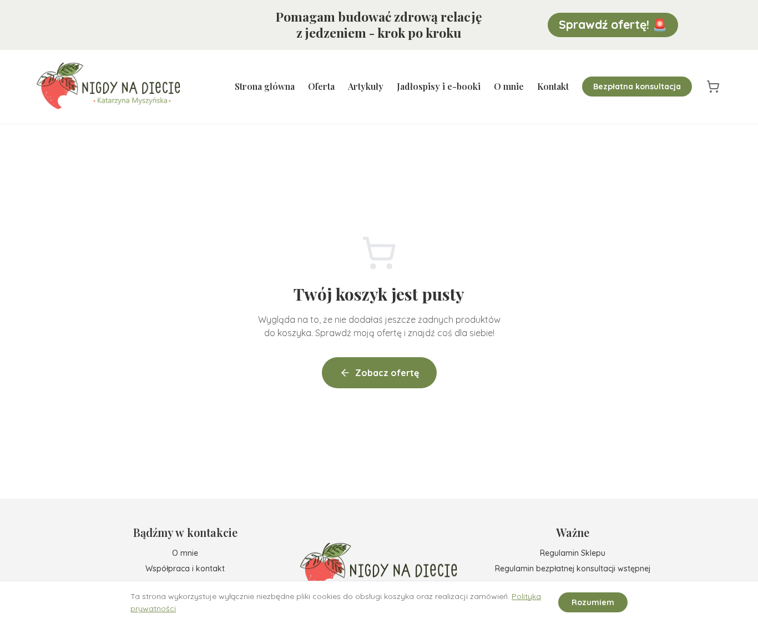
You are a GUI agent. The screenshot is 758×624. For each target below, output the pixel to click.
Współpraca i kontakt (185, 569)
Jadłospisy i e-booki (439, 86)
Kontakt (553, 86)
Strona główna (265, 86)
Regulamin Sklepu (572, 553)
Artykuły (365, 86)
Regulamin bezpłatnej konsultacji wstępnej (572, 569)
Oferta (321, 86)
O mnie (509, 86)
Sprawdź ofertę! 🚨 (613, 24)
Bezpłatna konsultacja (637, 87)
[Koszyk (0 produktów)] (713, 86)
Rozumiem (593, 602)
